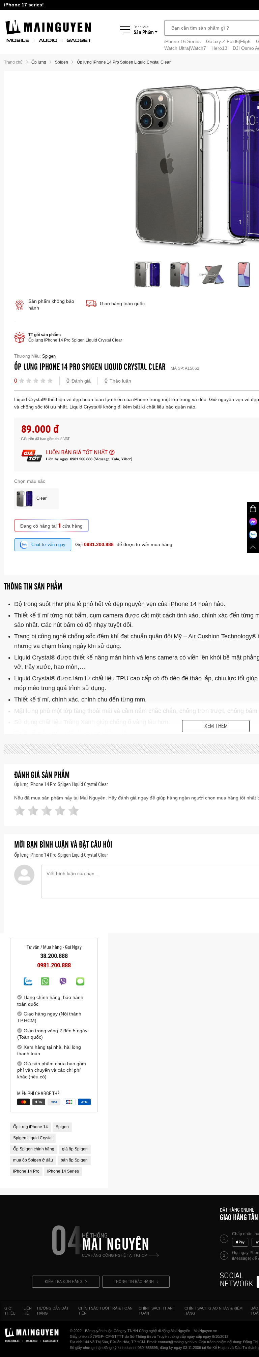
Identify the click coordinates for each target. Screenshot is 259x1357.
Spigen (62, 1126)
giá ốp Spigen (75, 1149)
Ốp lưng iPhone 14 (30, 1126)
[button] (21, 380)
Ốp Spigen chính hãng (33, 1149)
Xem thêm (216, 726)
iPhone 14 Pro (26, 1171)
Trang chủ (13, 62)
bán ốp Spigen (74, 1160)
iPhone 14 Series (63, 1171)
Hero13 (219, 48)
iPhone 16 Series (182, 41)
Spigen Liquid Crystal (33, 1138)
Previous (126, 166)
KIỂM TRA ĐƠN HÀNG (63, 1281)
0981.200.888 (99, 544)
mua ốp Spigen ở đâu (33, 1160)
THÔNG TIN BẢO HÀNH (134, 1281)
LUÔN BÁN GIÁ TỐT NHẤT (77, 452)
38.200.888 (54, 956)
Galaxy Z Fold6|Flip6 (228, 41)
